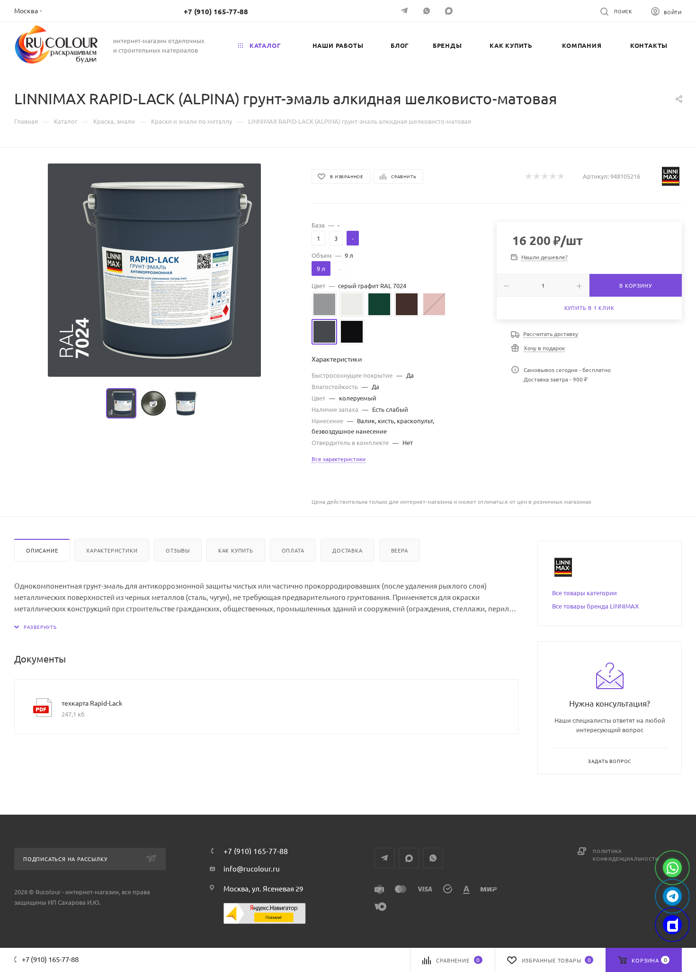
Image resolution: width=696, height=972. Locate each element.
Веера (399, 550)
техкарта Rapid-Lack (92, 703)
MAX (450, 10)
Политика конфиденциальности (626, 854)
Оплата (293, 550)
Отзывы (178, 550)
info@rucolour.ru (251, 868)
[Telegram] (405, 10)
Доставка (347, 550)
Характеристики (111, 550)
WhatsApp (428, 10)
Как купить (235, 550)
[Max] (672, 924)
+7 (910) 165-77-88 (216, 11)
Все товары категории (584, 593)
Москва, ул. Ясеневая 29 (263, 888)
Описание (42, 550)
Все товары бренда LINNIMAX (595, 606)
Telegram (385, 858)
